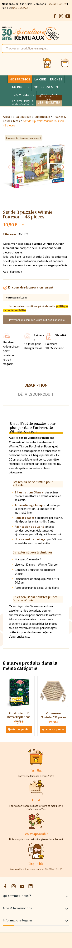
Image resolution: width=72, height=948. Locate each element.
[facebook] (54, 16)
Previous (9, 167)
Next (63, 167)
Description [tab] (36, 385)
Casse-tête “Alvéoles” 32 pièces (53, 715)
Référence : (10, 234)
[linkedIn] (30, 886)
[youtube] (67, 16)
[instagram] (61, 16)
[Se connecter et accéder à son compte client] (47, 63)
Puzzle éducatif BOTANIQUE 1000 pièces (18, 717)
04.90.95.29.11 (21, 7)
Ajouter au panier (19, 729)
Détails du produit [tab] (36, 394)
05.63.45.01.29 (58, 3)
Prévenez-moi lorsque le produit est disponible (37, 319)
